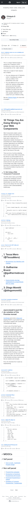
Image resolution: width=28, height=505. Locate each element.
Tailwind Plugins (12, 97)
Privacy (7, 496)
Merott (2, 52)
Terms (3, 496)
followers (6, 35)
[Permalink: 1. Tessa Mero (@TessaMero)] (3, 256)
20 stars (20, 200)
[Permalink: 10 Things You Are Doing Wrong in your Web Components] (3, 124)
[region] (14, 83)
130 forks (8, 400)
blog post (19, 318)
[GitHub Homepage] (10, 501)
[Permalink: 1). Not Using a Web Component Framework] (3, 173)
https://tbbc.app (7, 29)
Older (16, 490)
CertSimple (7, 318)
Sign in (18, 2)
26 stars (19, 248)
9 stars (18, 448)
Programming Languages (12, 472)
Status (15, 496)
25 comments (14, 57)
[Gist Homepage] (10, 2)
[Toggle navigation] (2, 2)
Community (20, 496)
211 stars (20, 304)
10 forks (8, 57)
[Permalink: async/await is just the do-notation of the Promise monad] (3, 312)
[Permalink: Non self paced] (3, 468)
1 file (3, 57)
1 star (19, 375)
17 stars (19, 114)
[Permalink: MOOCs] (3, 454)
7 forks (7, 248)
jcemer (2, 245)
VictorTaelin (4, 299)
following (13, 35)
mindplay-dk (4, 193)
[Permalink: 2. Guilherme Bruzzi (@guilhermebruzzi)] (3, 272)
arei (2, 109)
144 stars (21, 57)
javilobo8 (3, 395)
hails (2, 444)
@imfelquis (5, 31)
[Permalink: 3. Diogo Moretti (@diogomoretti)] (3, 289)
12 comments (13, 248)
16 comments (13, 200)
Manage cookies (16, 497)
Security (11, 496)
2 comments (13, 114)
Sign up (24, 2)
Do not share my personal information (14, 499)
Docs (25, 496)
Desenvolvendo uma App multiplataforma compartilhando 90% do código (14, 281)
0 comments (13, 225)
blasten (3, 419)
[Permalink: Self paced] (3, 459)
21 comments (14, 304)
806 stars (22, 400)
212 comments (15, 400)
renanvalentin (4, 370)
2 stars (19, 225)
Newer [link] (11, 490)
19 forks (7, 304)
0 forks (7, 114)
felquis (4, 33)
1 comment (13, 448)
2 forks (7, 225)
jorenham (3, 220)
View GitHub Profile (14, 39)
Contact (10, 497)
